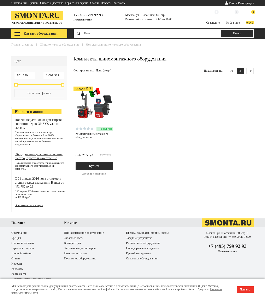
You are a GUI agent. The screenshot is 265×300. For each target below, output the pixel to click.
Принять (245, 289)
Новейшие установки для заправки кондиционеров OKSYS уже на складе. (39, 123)
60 (250, 70)
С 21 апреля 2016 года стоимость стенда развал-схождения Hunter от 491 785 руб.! (39, 182)
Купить (94, 166)
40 (240, 70)
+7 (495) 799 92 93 (88, 15)
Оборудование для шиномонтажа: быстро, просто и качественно (39, 156)
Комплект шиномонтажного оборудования (92, 135)
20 (231, 70)
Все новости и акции (29, 205)
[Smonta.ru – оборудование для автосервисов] (228, 226)
